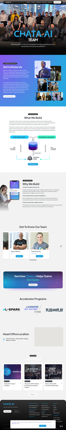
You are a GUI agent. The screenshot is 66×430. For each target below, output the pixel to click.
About (54, 405)
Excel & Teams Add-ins (46, 407)
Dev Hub (43, 412)
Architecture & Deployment (46, 414)
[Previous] (5, 246)
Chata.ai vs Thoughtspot (57, 421)
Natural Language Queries (33, 405)
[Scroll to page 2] (31, 260)
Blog (54, 411)
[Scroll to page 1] (30, 260)
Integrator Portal (44, 416)
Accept (43, 425)
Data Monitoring (32, 411)
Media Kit (55, 409)
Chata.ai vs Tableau (56, 419)
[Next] (61, 246)
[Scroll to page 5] (33, 260)
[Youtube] (62, 426)
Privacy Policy (14, 423)
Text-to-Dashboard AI (33, 407)
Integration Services (45, 409)
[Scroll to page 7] (36, 260)
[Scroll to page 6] (34, 260)
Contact (54, 407)
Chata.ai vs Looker (56, 417)
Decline (50, 425)
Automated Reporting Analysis (34, 414)
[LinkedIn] (60, 426)
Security (61, 428)
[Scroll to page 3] (32, 260)
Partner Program (56, 412)
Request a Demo (32, 416)
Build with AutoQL (45, 405)
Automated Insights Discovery (34, 412)
